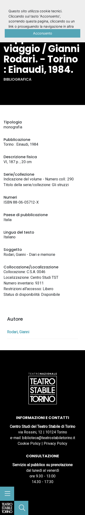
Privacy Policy (55, 443)
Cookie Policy (29, 443)
